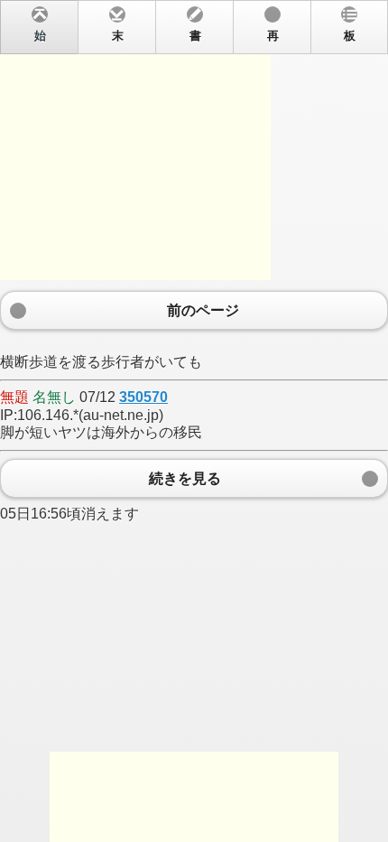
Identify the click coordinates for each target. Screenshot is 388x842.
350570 (143, 397)
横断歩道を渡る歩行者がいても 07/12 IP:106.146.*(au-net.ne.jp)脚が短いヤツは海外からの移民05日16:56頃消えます (178, 275)
